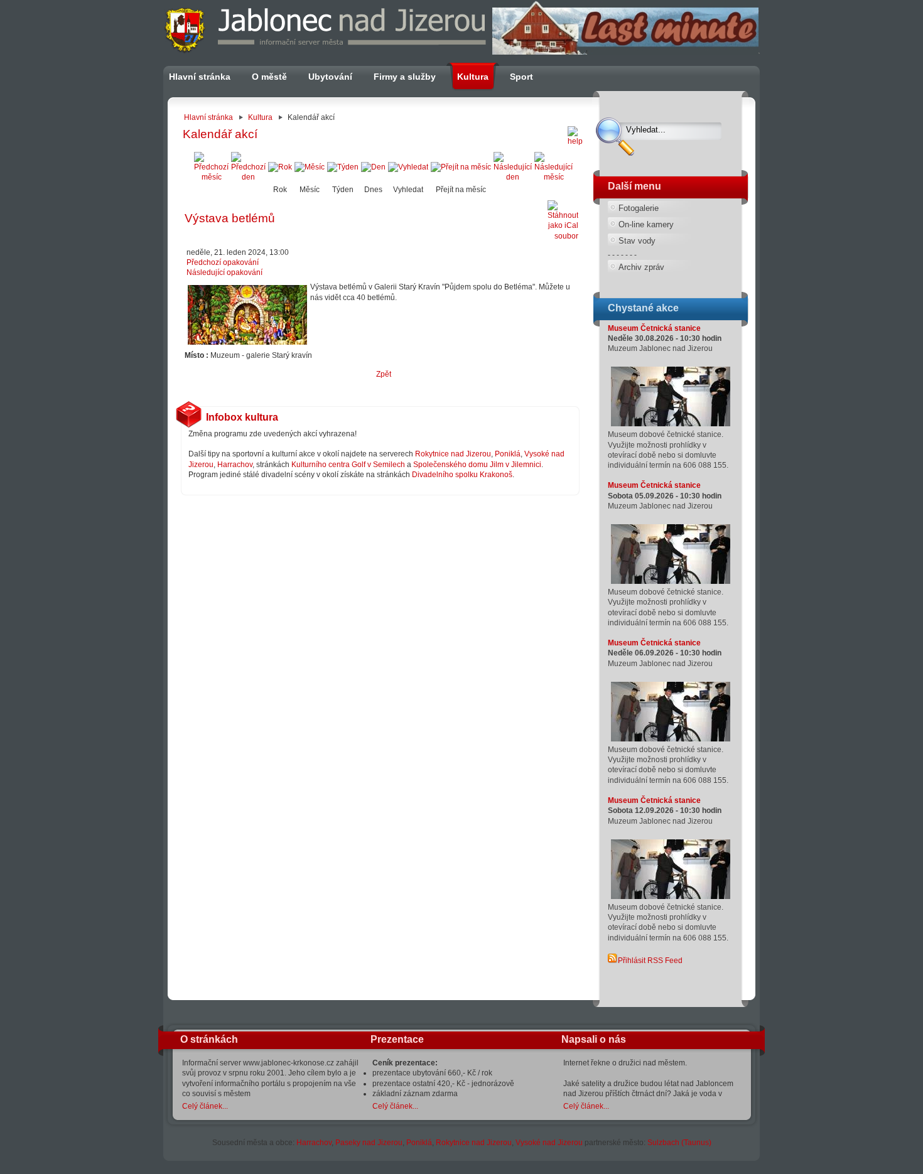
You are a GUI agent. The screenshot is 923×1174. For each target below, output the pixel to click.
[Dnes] (373, 167)
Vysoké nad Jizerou (549, 1142)
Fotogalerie (638, 208)
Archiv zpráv (641, 267)
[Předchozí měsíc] (211, 177)
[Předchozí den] (248, 177)
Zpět (383, 374)
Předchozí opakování (222, 262)
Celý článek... (205, 1106)
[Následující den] (513, 177)
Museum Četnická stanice (654, 328)
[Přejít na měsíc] (461, 167)
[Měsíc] (309, 167)
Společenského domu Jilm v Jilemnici (477, 464)
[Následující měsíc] (553, 177)
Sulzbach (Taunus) (679, 1142)
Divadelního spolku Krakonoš (462, 474)
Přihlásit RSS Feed (650, 960)
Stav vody (637, 240)
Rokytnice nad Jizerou (453, 454)
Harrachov (234, 464)
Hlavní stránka (208, 117)
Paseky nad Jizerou (368, 1142)
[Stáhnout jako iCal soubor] (563, 218)
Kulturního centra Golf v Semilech (348, 464)
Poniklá (508, 454)
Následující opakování (224, 272)
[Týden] (343, 167)
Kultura (260, 117)
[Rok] (280, 167)
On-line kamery (646, 224)
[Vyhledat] (408, 167)
